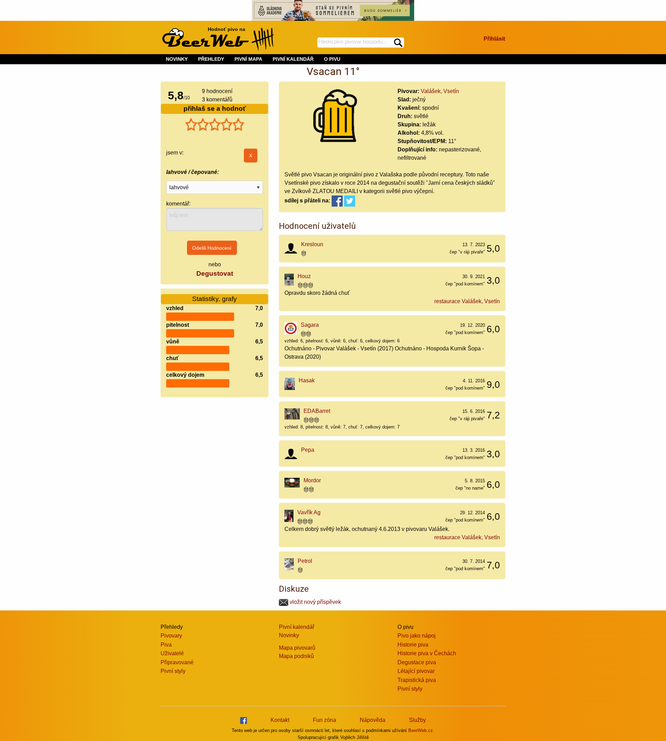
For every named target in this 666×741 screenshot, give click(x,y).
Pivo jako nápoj (417, 636)
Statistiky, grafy (214, 298)
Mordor (312, 480)
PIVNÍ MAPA (248, 59)
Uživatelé (172, 653)
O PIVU (332, 59)
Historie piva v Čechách (427, 653)
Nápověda (372, 720)
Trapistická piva (417, 680)
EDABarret (317, 411)
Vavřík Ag (309, 512)
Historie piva (413, 645)
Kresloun (312, 244)
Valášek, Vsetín (440, 91)
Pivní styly (173, 671)
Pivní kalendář (296, 627)
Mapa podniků (296, 656)
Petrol (305, 561)
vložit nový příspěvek (314, 602)
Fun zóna (324, 720)
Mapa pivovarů (297, 648)
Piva (166, 645)
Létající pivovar (416, 671)
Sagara (310, 325)
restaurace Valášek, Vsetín (467, 301)
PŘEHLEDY (211, 59)
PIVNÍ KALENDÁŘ (293, 59)
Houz (304, 276)
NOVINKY (177, 59)
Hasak (307, 380)
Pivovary (171, 636)
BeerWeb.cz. (421, 730)
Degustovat (214, 273)
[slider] (214, 124)
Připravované (177, 662)
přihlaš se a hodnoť (214, 108)
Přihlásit (494, 39)
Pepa (307, 450)
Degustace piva (417, 662)
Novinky (289, 635)
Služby (417, 720)
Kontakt (280, 720)
